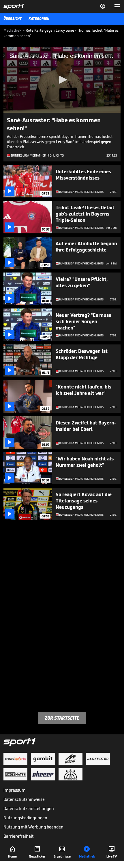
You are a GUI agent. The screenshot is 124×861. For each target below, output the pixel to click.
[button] (62, 79)
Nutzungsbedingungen (25, 817)
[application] (62, 80)
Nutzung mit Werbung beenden (33, 827)
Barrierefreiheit (18, 836)
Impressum (14, 790)
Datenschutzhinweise (24, 799)
